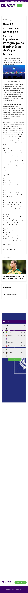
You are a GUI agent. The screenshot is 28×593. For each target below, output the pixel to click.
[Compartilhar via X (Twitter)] (7, 249)
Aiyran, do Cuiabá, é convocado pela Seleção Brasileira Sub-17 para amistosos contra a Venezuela (13, 277)
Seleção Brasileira (7, 244)
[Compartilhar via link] (14, 249)
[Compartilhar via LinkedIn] (11, 249)
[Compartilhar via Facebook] (3, 249)
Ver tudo (23, 257)
